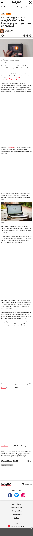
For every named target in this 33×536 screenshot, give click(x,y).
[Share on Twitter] (27, 35)
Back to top (28, 484)
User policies (16, 504)
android (4, 465)
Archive (16, 518)
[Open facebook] (10, 495)
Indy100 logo (16, 2)
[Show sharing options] (30, 219)
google (8, 13)
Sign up (3, 388)
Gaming (19, 7)
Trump (28, 7)
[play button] (16, 48)
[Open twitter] (16, 495)
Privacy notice (16, 508)
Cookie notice (16, 514)
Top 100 (4, 7)
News (11, 7)
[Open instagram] (23, 495)
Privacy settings (16, 511)
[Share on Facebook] (24, 35)
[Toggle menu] (2, 2)
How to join (4, 446)
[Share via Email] (30, 35)
